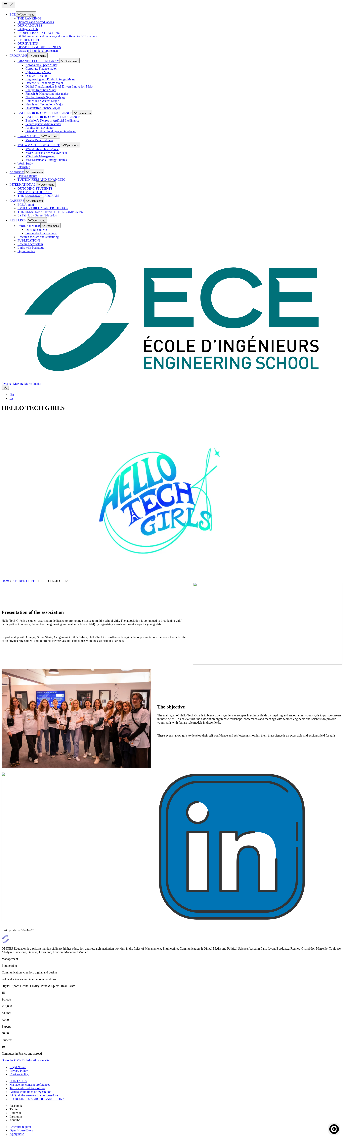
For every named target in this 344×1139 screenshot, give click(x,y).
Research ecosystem (30, 244)
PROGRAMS (18, 55)
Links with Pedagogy (31, 247)
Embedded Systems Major (42, 100)
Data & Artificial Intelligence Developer (50, 131)
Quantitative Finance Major (42, 108)
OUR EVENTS (28, 43)
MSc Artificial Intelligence (42, 149)
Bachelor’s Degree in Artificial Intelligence (52, 120)
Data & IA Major (36, 75)
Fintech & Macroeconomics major (46, 93)
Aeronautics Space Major (41, 65)
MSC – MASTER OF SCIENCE (39, 145)
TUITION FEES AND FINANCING (41, 179)
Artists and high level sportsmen (38, 50)
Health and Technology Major (44, 104)
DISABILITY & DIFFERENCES (39, 47)
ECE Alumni (26, 204)
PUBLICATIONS (29, 240)
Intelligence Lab (28, 29)
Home (5, 581)
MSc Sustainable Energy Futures (46, 160)
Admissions (17, 172)
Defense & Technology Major (44, 83)
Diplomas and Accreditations (36, 22)
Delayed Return (27, 176)
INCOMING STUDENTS (35, 192)
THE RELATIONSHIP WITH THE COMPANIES (50, 211)
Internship (24, 167)
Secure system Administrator (43, 124)
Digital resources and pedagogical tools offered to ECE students (58, 36)
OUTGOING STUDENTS (35, 188)
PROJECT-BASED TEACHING (39, 32)
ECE (13, 14)
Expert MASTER (29, 136)
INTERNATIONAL (23, 184)
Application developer (39, 127)
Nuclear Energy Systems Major (45, 97)
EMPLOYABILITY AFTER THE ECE (43, 208)
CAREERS (17, 200)
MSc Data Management (40, 156)
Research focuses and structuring (38, 237)
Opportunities (26, 251)
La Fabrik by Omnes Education (37, 215)
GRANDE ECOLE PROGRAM (39, 61)
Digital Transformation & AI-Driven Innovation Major (59, 86)
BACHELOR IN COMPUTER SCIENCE (45, 113)
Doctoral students (36, 229)
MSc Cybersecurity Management (46, 152)
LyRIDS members (29, 225)
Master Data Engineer (39, 140)
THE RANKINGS (30, 18)
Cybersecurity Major (38, 72)
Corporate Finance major (41, 68)
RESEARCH (18, 220)
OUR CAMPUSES (30, 25)
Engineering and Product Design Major (50, 79)
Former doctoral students (41, 233)
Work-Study (25, 163)
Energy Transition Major (40, 90)
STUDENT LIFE (29, 40)
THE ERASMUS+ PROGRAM (38, 195)
